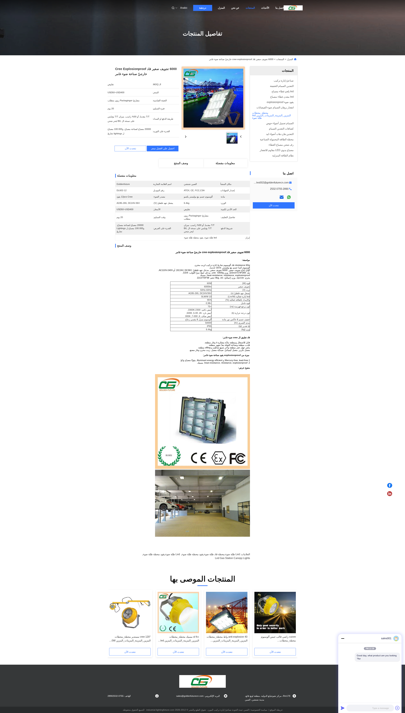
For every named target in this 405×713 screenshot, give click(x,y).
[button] (291, 620)
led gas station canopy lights (232, 558)
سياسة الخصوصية (259, 710)
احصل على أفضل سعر (162, 148)
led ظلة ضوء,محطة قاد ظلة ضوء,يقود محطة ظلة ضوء (211, 554)
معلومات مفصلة (225, 163)
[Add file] (397, 707)
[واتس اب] (288, 197)
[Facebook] (390, 485)
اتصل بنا (279, 7)
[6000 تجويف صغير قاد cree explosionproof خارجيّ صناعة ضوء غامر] (213, 98)
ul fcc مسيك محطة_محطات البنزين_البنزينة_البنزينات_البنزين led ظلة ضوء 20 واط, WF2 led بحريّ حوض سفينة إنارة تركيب (179, 639)
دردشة (202, 7)
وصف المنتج (181, 163)
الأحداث (265, 7)
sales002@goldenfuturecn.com (271, 182)
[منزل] (293, 8)
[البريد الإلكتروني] (281, 197)
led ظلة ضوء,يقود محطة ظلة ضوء (161, 554)
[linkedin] (390, 494)
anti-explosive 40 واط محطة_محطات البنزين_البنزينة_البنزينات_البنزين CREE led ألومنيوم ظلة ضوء (227, 639)
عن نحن (235, 7)
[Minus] (343, 638)
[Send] (342, 707)
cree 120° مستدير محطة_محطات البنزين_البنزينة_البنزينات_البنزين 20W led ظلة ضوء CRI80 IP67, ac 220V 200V (130, 639)
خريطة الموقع (276, 710)
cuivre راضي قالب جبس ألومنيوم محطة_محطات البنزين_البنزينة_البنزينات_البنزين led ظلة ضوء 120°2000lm (276, 639)
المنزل (221, 7)
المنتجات (250, 7)
